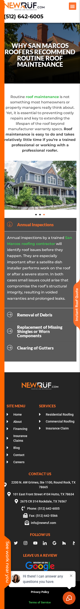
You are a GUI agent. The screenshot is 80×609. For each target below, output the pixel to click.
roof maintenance (42, 97)
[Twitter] (16, 543)
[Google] (54, 543)
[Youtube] (35, 543)
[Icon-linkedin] (45, 543)
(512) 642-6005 (23, 16)
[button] (72, 6)
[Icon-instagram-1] (25, 543)
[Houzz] (64, 543)
